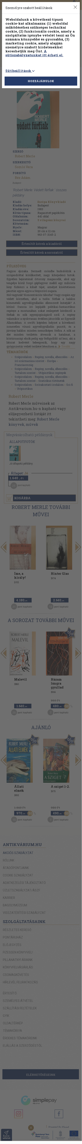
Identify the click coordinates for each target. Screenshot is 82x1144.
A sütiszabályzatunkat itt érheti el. (34, 53)
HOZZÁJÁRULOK (41, 81)
